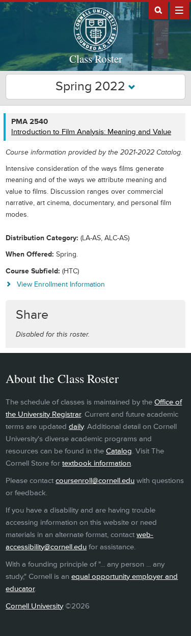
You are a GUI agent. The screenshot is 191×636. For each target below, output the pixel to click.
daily (76, 426)
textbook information (96, 463)
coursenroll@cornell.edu (95, 481)
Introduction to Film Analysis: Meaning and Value (91, 132)
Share (32, 315)
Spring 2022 (92, 86)
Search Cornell (158, 9)
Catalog (119, 451)
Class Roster (95, 59)
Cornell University (34, 606)
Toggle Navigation (179, 9)
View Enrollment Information (61, 284)
